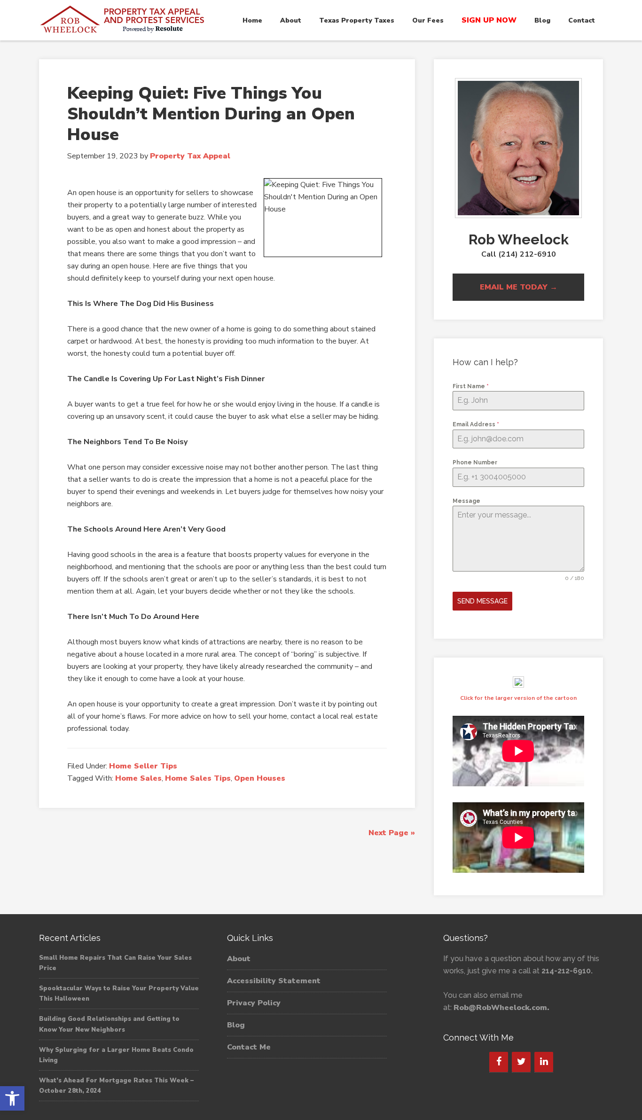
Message (466, 501)
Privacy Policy (254, 1003)
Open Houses (259, 778)
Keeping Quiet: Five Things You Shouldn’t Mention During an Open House (211, 114)
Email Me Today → (518, 287)
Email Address (476, 424)
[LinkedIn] (543, 1062)
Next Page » (391, 833)
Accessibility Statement (274, 981)
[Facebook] (498, 1062)
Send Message (482, 601)
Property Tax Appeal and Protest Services (123, 20)
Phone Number (475, 462)
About (239, 959)
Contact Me (249, 1047)
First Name (471, 386)
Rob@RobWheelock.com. (501, 1008)
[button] (12, 1098)
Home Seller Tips (143, 766)
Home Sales (138, 778)
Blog (236, 1025)
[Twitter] (521, 1062)
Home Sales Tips (198, 778)
